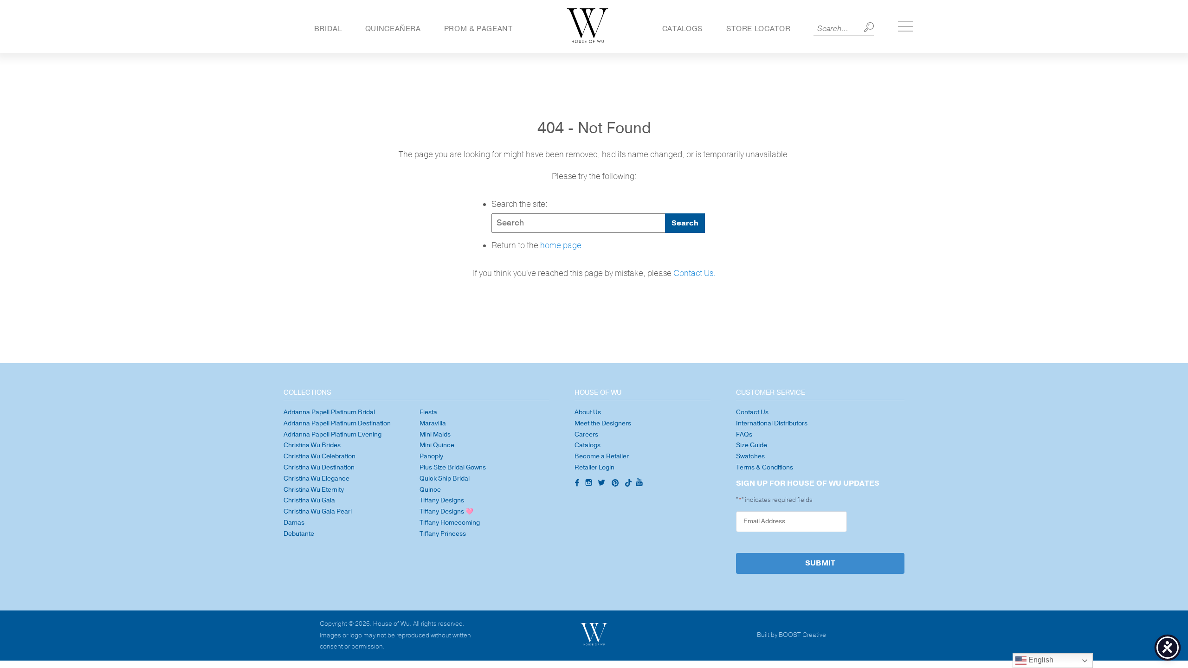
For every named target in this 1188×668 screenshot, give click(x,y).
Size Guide (751, 445)
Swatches (750, 456)
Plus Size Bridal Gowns (453, 467)
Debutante (299, 533)
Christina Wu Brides (312, 445)
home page (560, 245)
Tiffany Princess (443, 533)
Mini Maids (435, 434)
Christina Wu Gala (309, 500)
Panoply (431, 456)
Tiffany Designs (442, 500)
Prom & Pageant (478, 29)
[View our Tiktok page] (627, 483)
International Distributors (771, 423)
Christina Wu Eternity (314, 489)
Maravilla (433, 423)
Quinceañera (393, 29)
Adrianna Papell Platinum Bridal (329, 412)
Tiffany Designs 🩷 (446, 511)
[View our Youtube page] (639, 483)
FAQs (744, 434)
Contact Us (752, 412)
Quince (430, 489)
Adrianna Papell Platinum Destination (337, 423)
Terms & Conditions (764, 467)
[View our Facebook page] (576, 483)
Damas (294, 522)
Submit (820, 563)
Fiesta (428, 412)
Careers (586, 434)
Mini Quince (437, 445)
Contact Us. (694, 273)
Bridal (328, 29)
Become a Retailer (602, 456)
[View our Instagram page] (589, 483)
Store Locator (758, 29)
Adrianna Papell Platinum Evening (332, 434)
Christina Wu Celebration (319, 456)
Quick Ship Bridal (445, 478)
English (1040, 660)
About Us (588, 412)
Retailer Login (594, 467)
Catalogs (682, 29)
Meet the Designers (603, 423)
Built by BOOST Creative (791, 635)
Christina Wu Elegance (316, 478)
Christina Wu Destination (319, 467)
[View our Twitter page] (602, 483)
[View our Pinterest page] (616, 483)
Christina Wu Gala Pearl (318, 511)
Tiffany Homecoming (450, 522)
